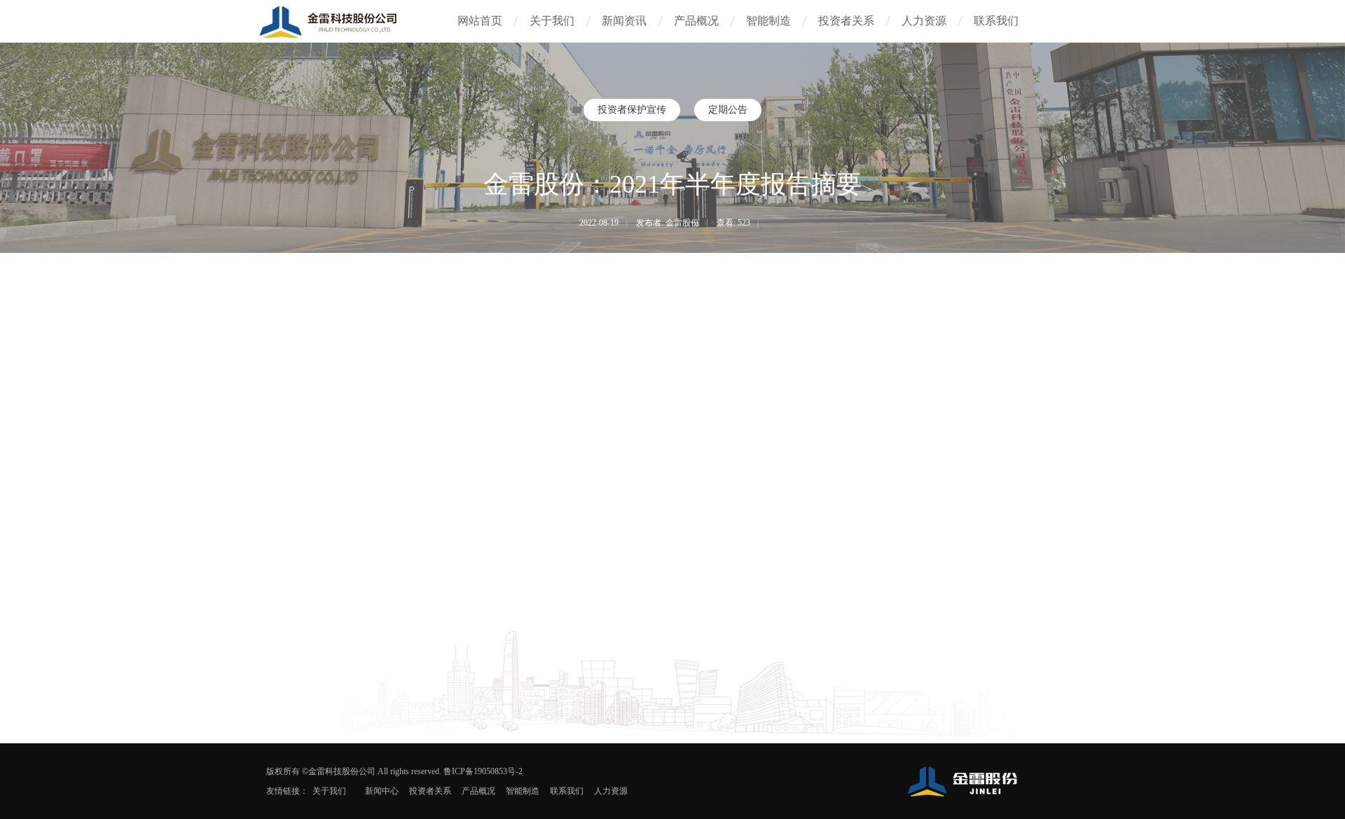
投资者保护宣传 (632, 109)
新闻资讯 (624, 21)
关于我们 (552, 21)
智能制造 (768, 21)
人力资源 (924, 21)
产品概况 (696, 21)
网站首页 (479, 21)
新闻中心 (382, 791)
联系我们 (996, 21)
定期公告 (727, 109)
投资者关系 (846, 21)
